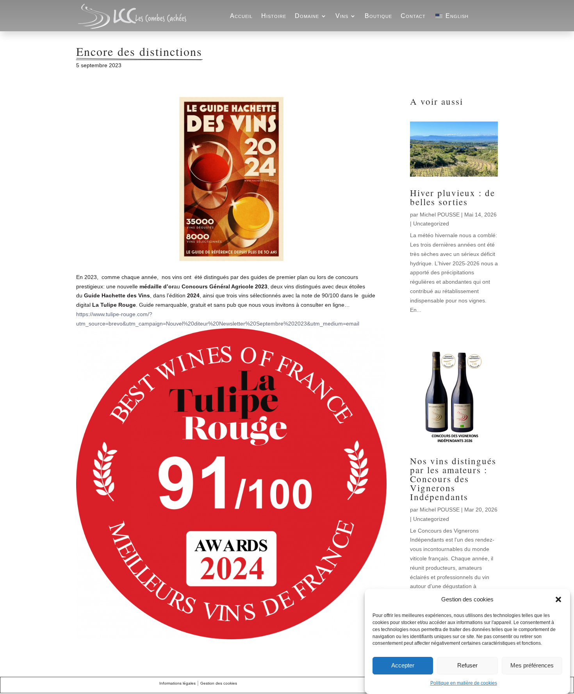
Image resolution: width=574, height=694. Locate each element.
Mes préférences (532, 665)
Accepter (402, 665)
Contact (413, 16)
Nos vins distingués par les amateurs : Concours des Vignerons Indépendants (453, 479)
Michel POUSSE (440, 214)
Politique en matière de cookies (463, 683)
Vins (341, 16)
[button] (558, 599)
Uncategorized (431, 223)
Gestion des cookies (218, 683)
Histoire (273, 16)
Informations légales (177, 683)
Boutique (378, 16)
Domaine (307, 16)
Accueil (241, 16)
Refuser (467, 665)
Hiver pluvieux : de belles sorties (452, 197)
